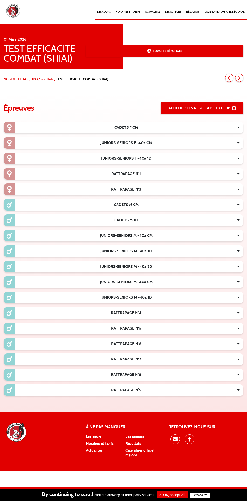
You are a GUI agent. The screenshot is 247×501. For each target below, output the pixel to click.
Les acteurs (173, 11)
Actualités (152, 11)
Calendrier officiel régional (225, 11)
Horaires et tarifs (100, 443)
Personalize (199, 495)
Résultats (192, 11)
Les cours (104, 11)
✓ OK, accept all (172, 495)
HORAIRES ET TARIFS (128, 11)
